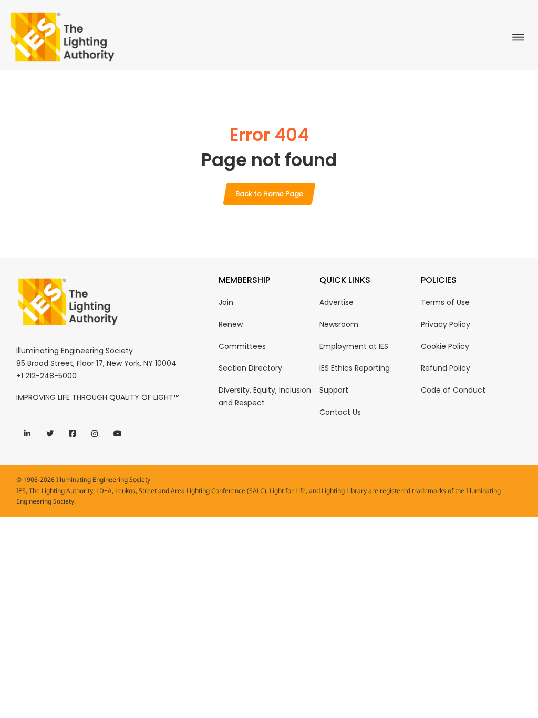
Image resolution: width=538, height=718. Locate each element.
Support (333, 390)
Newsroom (338, 324)
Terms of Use (445, 302)
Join (226, 302)
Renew (231, 324)
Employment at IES (353, 346)
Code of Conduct (453, 390)
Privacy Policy (445, 324)
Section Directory (250, 368)
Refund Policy (445, 368)
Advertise (336, 302)
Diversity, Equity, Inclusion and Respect (265, 396)
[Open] (521, 37)
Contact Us (340, 412)
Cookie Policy (445, 346)
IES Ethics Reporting (354, 368)
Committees (242, 346)
